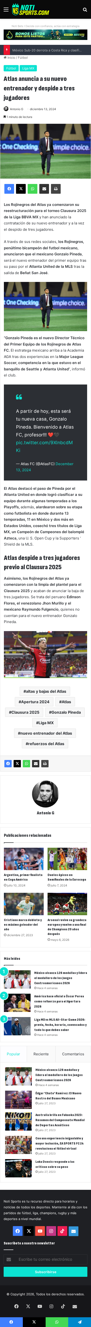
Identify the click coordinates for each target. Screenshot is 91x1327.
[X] (17, 763)
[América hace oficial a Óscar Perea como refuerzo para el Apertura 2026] (17, 1003)
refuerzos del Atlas (46, 743)
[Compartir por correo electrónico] (35, 763)
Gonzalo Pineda (66, 712)
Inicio (11, 57)
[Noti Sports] (30, 9)
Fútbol (23, 57)
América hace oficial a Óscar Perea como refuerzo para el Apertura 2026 (59, 1001)
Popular (13, 1054)
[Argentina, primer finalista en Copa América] (24, 859)
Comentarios (73, 1054)
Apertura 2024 (35, 701)
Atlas (66, 701)
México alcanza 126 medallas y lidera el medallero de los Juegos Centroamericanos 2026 (60, 978)
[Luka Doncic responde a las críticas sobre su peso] (18, 1168)
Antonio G (16, 109)
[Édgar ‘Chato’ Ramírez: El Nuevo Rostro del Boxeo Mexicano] (18, 1100)
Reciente (41, 1054)
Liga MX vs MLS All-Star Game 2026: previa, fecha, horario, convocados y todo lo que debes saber (60, 1025)
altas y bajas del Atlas (46, 691)
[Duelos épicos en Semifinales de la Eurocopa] (67, 859)
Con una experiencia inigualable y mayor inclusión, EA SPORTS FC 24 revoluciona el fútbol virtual (59, 1143)
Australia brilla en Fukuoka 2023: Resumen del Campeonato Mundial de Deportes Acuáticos (60, 1120)
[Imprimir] (45, 763)
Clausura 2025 (25, 712)
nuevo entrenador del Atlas (46, 733)
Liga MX (28, 68)
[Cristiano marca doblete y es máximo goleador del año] (24, 904)
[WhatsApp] (26, 763)
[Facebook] (8, 763)
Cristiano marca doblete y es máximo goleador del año (23, 924)
